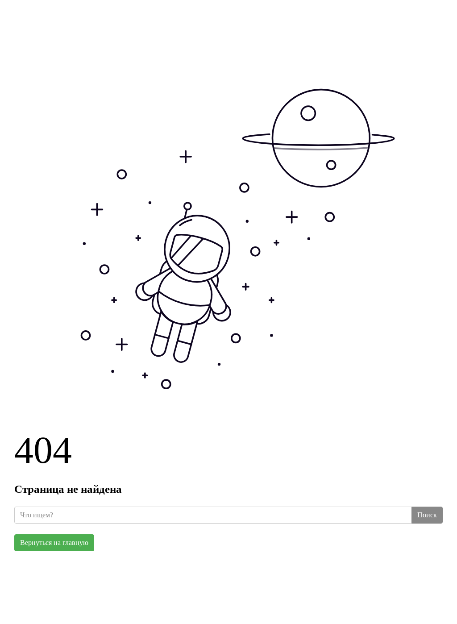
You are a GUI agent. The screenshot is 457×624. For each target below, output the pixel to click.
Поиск (427, 515)
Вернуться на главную (54, 542)
